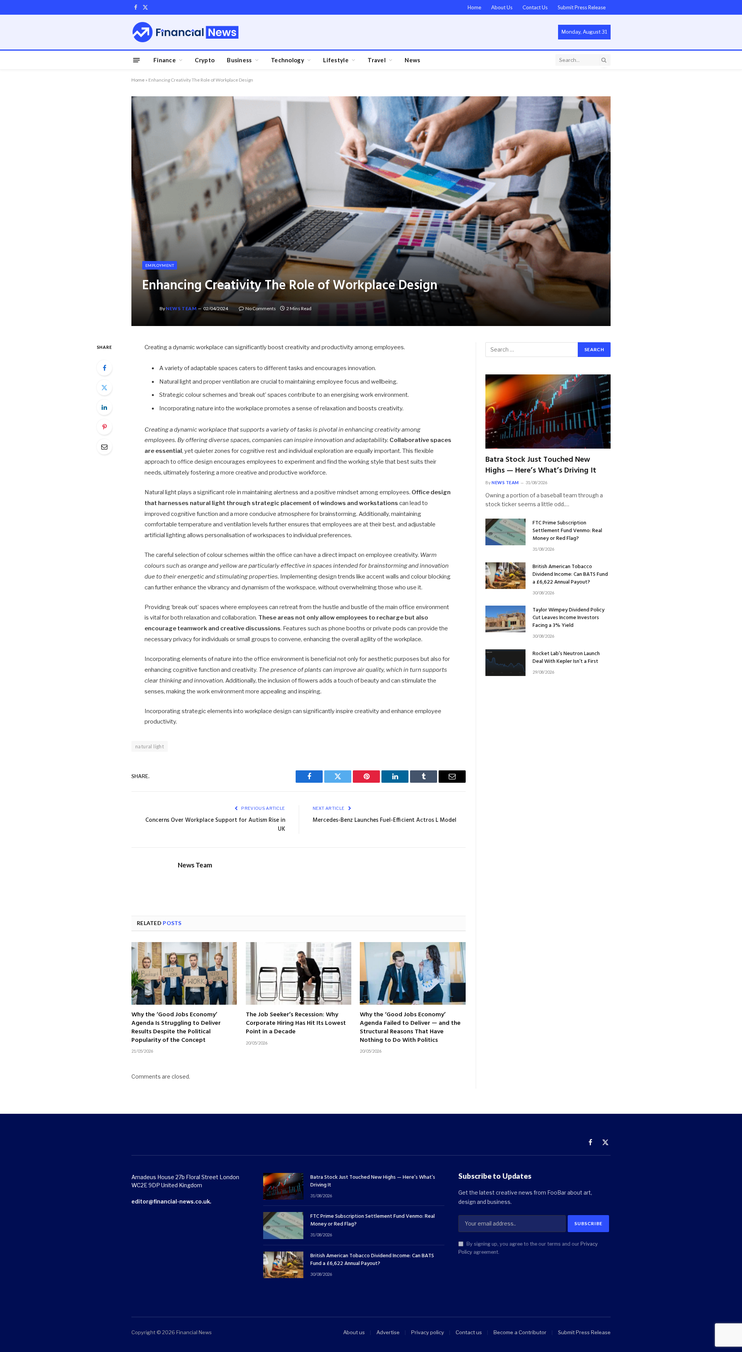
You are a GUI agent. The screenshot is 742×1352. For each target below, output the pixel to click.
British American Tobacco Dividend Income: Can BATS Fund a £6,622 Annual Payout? (570, 574)
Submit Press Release (582, 7)
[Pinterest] (104, 427)
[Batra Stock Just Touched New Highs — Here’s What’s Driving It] (548, 411)
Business (239, 59)
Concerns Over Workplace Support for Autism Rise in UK (215, 825)
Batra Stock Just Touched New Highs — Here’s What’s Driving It (540, 465)
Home (474, 7)
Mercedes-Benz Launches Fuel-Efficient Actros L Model (384, 820)
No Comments (260, 308)
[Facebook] (104, 368)
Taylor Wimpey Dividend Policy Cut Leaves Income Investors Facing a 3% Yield (568, 618)
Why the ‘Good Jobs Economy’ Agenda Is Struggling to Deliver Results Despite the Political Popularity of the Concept (176, 1028)
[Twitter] (104, 387)
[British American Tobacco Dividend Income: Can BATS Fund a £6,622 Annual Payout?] (505, 575)
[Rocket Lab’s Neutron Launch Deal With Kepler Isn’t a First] (505, 662)
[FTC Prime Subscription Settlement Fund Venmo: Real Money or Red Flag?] (505, 532)
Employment (159, 265)
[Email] (104, 446)
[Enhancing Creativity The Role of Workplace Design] (371, 211)
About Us (501, 7)
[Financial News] (185, 32)
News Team (181, 308)
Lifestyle (336, 59)
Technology (287, 59)
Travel (377, 59)
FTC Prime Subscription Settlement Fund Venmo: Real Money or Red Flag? (567, 531)
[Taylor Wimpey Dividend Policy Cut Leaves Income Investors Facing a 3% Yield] (505, 619)
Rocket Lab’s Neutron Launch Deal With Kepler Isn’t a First (566, 658)
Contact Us (535, 7)
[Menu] (136, 59)
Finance (164, 59)
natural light (149, 746)
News (412, 59)
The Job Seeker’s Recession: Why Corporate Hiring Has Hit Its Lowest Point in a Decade (296, 1023)
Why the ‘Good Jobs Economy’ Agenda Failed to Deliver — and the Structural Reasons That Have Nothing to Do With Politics (410, 1028)
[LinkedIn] (104, 407)
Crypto (204, 59)
